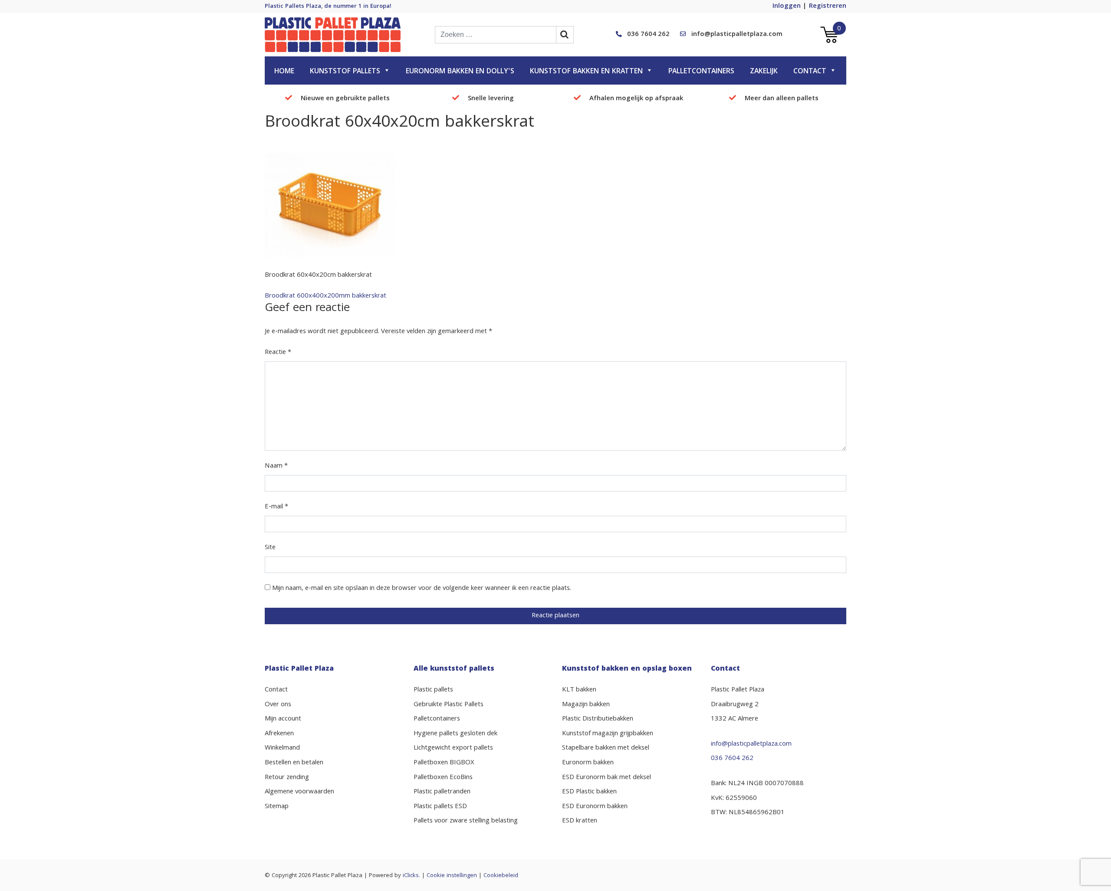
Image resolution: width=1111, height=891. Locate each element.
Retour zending (287, 777)
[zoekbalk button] (565, 34)
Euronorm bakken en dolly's (460, 72)
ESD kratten (579, 821)
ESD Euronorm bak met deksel (606, 777)
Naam (276, 466)
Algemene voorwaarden (299, 792)
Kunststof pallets (345, 72)
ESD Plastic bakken (589, 792)
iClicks (411, 876)
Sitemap (277, 806)
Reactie (278, 352)
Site (270, 548)
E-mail (276, 507)
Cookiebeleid (500, 876)
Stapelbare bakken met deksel (605, 748)
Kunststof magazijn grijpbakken (607, 734)
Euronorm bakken (588, 763)
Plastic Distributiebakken (597, 719)
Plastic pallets (433, 690)
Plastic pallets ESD (440, 806)
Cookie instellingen (452, 876)
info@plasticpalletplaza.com (736, 34)
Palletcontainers (701, 72)
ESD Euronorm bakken (595, 806)
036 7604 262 (648, 34)
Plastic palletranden (442, 792)
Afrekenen (279, 734)
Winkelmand (282, 748)
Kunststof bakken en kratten (586, 72)
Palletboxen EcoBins (443, 777)
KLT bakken (579, 690)
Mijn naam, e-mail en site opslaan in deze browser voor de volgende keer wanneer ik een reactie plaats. (421, 588)
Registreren (827, 6)
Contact (809, 72)
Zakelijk (764, 72)
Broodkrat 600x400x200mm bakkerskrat (325, 296)
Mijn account (283, 719)
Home (284, 72)
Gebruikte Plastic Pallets (448, 705)
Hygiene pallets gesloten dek (455, 734)
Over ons (278, 705)
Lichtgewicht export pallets (453, 748)
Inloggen (786, 6)
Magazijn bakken (586, 705)
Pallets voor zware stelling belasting (466, 821)
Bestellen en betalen (294, 763)
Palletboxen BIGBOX (444, 763)
